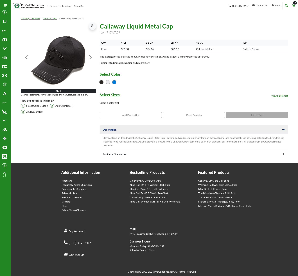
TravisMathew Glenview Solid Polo (216, 193)
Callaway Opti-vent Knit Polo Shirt (148, 197)
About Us (79, 5)
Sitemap (66, 201)
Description (110, 129)
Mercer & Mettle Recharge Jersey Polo (219, 201)
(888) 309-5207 (80, 243)
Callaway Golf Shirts (30, 18)
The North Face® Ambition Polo (215, 197)
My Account (77, 231)
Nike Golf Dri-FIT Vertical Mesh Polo (150, 184)
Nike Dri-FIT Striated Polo (212, 188)
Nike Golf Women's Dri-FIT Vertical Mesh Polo (155, 201)
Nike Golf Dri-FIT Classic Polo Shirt (149, 193)
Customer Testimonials (74, 188)
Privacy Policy (69, 193)
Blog (64, 205)
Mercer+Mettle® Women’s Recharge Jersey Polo (224, 205)
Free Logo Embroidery (59, 5)
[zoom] (92, 26)
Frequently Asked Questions (77, 184)
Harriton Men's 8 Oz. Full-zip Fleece (149, 188)
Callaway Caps (50, 18)
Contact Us (76, 254)
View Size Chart (279, 95)
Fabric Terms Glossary (74, 210)
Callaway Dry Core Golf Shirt (145, 180)
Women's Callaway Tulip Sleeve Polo (217, 184)
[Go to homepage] (28, 6)
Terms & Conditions (72, 197)
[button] (5, 31)
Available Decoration (115, 153)
